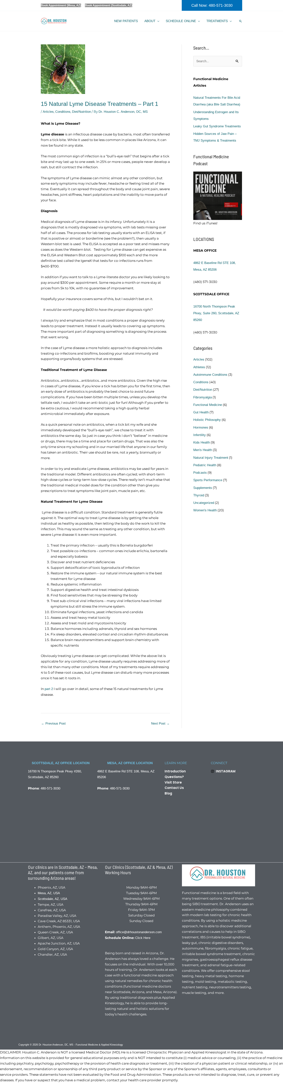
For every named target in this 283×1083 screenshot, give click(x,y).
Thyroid (198, 495)
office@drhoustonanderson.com (139, 932)
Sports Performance (207, 480)
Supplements (202, 488)
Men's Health (202, 450)
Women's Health (205, 510)
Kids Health (201, 442)
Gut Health (201, 412)
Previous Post (53, 723)
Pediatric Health (204, 465)
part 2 (49, 689)
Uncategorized (203, 503)
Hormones (200, 427)
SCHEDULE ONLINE (181, 21)
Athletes (199, 367)
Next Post (160, 723)
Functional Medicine (207, 405)
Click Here (142, 938)
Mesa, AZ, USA (49, 893)
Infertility (199, 435)
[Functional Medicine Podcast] (217, 195)
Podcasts (200, 472)
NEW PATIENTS (126, 21)
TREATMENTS (217, 21)
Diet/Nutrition (81, 112)
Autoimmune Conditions (210, 374)
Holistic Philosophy (207, 420)
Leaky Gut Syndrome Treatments (217, 126)
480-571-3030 (50, 788)
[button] (212, 5)
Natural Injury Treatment (210, 457)
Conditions (62, 112)
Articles (48, 112)
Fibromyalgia (202, 397)
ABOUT (149, 21)
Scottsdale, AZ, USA (52, 899)
